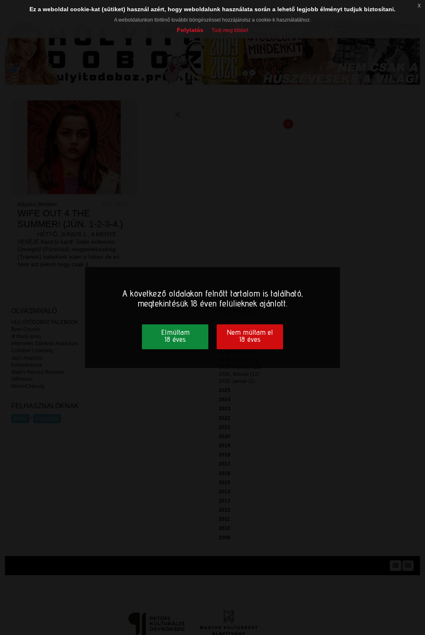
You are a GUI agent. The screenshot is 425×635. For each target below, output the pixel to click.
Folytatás (190, 30)
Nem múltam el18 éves (250, 335)
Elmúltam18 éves (175, 335)
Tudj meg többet (230, 30)
